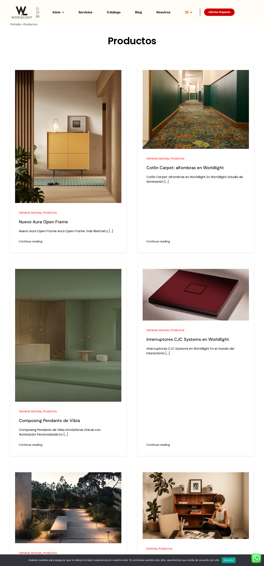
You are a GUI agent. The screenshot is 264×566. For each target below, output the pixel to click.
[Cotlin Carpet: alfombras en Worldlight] (196, 72)
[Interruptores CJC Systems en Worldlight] (196, 271)
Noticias (36, 213)
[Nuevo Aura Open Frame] (68, 72)
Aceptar (229, 560)
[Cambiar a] (192, 12)
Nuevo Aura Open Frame (43, 222)
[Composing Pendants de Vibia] (68, 271)
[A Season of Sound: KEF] (196, 474)
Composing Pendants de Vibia (49, 420)
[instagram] (37, 12)
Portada (15, 24)
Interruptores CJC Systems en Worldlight (187, 339)
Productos (50, 213)
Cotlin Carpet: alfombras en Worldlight (185, 167)
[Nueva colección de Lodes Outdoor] (68, 474)
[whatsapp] (37, 8)
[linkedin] (37, 16)
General (24, 213)
